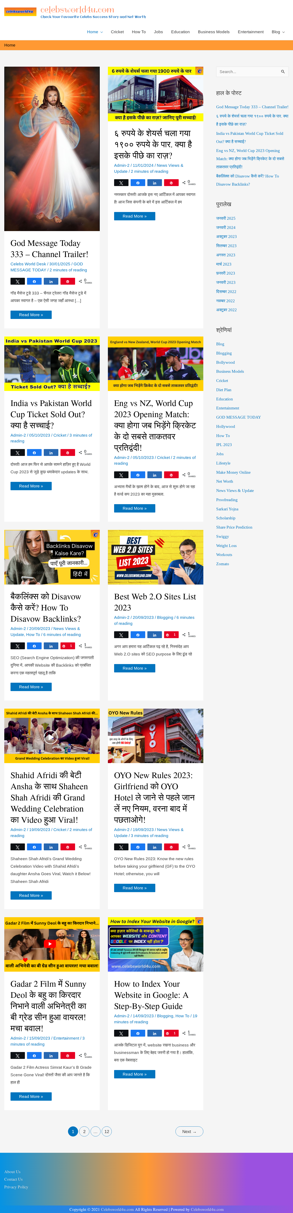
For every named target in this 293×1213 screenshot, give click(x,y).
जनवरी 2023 (226, 282)
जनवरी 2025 (226, 218)
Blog (220, 344)
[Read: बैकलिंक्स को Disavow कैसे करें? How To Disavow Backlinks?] (52, 557)
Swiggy (222, 536)
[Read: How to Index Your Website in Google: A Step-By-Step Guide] (155, 944)
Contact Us (13, 1179)
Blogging (165, 617)
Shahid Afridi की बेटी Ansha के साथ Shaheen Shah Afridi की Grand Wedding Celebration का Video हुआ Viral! (49, 797)
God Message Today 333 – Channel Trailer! (49, 248)
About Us (12, 1171)
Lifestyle (223, 463)
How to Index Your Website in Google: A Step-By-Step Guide (151, 994)
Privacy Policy (16, 1186)
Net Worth (224, 481)
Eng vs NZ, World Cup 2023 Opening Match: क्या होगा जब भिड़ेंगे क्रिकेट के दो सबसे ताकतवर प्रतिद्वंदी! (155, 425)
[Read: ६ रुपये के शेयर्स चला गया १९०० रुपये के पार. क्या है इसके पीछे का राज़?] (155, 94)
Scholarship (226, 518)
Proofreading (227, 500)
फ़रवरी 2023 (225, 273)
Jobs (220, 454)
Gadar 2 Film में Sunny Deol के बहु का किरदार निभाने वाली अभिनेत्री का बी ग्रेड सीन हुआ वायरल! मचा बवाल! (48, 1006)
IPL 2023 (224, 444)
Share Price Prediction (234, 527)
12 (106, 1131)
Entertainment (66, 1038)
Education (224, 399)
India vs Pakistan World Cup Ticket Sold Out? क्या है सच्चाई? (51, 414)
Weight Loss (226, 545)
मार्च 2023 (223, 264)
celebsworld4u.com (77, 9)
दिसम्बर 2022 (226, 291)
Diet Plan (223, 390)
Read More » (31, 315)
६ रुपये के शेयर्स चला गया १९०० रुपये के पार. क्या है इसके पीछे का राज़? (153, 144)
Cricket (59, 435)
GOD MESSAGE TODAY (238, 417)
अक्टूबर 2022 (226, 310)
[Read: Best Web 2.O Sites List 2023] (155, 557)
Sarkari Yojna (227, 509)
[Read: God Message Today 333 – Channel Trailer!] (52, 148)
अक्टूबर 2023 (226, 236)
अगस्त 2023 (225, 255)
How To (33, 634)
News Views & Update (235, 490)
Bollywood (225, 362)
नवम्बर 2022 (225, 301)
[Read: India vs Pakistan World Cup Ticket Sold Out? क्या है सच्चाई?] (52, 363)
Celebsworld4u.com (117, 1209)
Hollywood (225, 426)
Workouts (224, 554)
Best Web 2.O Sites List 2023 (155, 601)
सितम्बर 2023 (226, 246)
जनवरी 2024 (226, 227)
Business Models (230, 371)
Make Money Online (233, 472)
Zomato (222, 564)
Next (189, 1131)
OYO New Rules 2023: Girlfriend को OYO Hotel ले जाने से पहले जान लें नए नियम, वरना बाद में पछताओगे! (154, 797)
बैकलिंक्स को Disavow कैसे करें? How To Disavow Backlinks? (46, 607)
